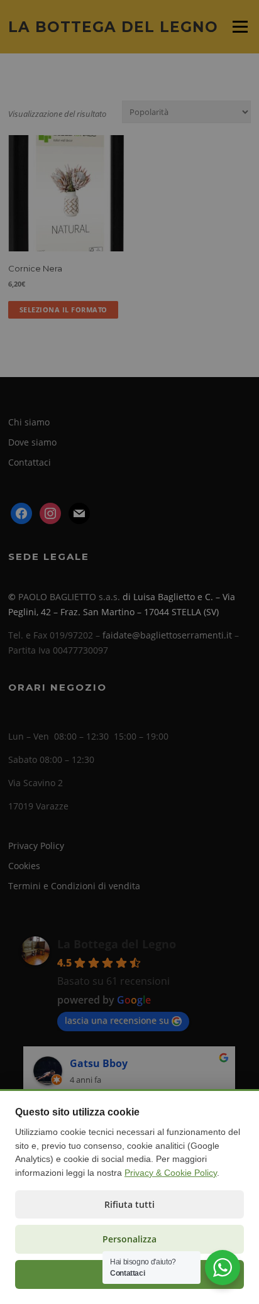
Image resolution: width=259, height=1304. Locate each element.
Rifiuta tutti (129, 1204)
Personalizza (129, 1239)
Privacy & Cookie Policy (170, 1173)
